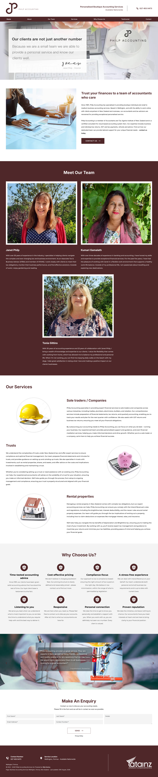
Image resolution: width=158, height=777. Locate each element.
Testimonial (125, 19)
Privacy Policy (79, 736)
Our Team (51, 19)
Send (77, 731)
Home (9, 19)
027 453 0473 (146, 8)
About (29, 19)
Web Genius (46, 767)
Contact (148, 19)
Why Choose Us (99, 19)
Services (74, 19)
